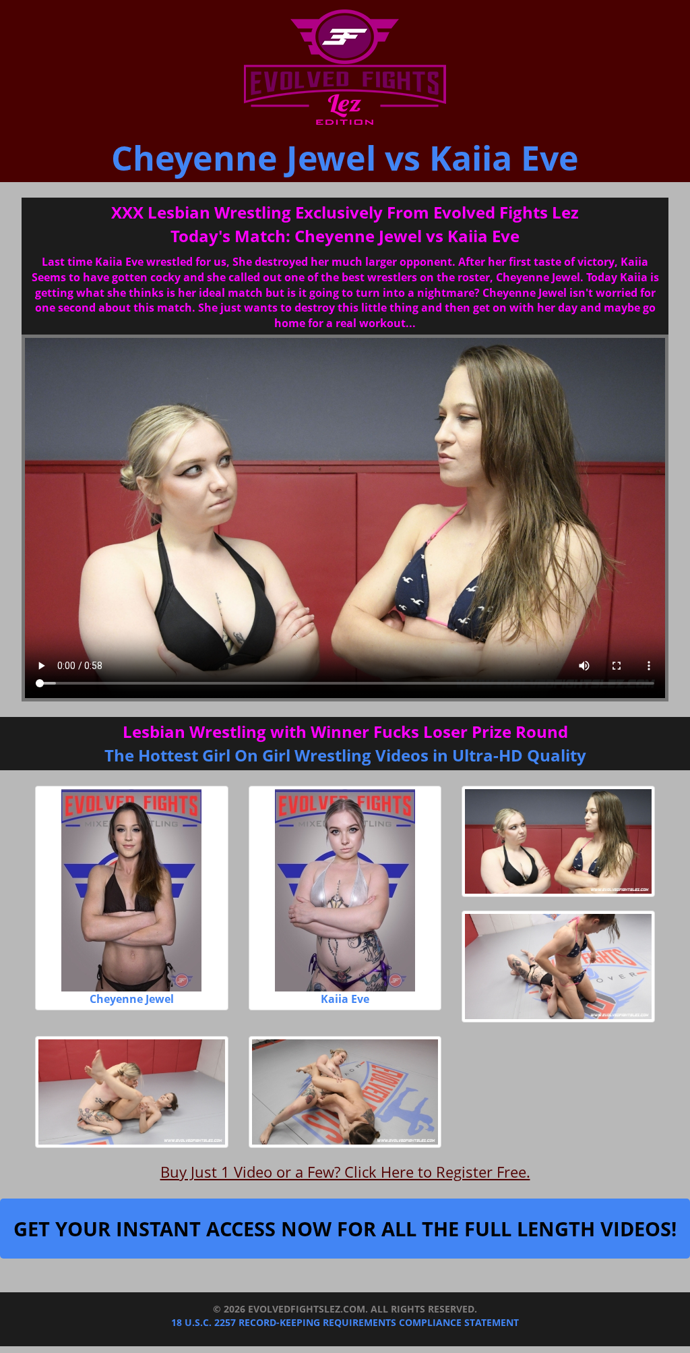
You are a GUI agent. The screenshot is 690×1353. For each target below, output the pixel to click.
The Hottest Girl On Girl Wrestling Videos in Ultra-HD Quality (345, 755)
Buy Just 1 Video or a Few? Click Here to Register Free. (345, 1171)
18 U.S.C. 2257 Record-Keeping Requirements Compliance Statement (345, 1322)
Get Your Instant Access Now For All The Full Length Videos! (345, 1228)
